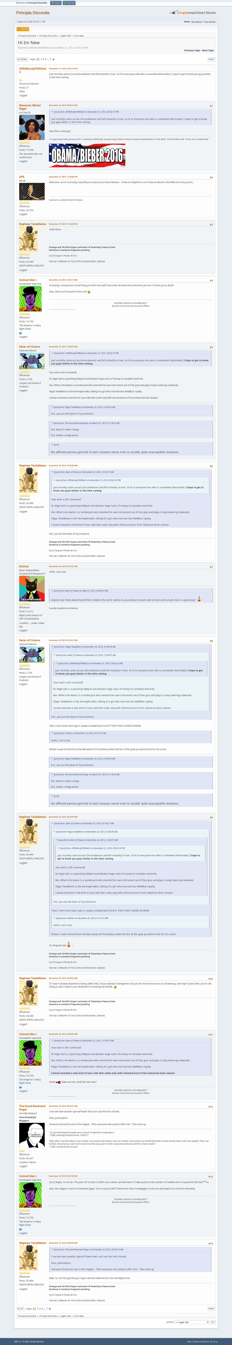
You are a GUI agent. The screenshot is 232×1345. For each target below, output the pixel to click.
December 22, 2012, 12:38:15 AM (63, 346)
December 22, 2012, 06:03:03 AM (63, 1243)
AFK (21, 177)
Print (211, 59)
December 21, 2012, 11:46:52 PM (63, 224)
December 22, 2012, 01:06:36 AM (63, 465)
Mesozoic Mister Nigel (30, 107)
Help (189, 1341)
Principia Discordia (32, 12)
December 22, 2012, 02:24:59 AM (63, 816)
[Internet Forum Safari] (20, 332)
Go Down (22, 59)
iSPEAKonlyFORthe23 (32, 70)
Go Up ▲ (214, 1341)
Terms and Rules (200, 1341)
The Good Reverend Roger (32, 1107)
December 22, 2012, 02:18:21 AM (63, 640)
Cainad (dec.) (28, 280)
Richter (24, 566)
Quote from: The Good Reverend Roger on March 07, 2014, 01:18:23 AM (86, 423)
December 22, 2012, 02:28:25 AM (63, 978)
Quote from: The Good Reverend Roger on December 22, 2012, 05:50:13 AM (88, 1249)
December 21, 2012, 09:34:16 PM (63, 105)
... (48, 59)
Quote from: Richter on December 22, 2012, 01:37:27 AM (80, 733)
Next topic (208, 50)
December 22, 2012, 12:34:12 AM (63, 280)
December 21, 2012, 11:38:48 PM (63, 176)
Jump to (170, 1322)
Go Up (20, 1308)
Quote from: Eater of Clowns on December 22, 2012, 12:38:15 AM (84, 472)
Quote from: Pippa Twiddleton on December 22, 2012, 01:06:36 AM (84, 407)
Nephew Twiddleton (32, 224)
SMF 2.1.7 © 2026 (21, 1342)
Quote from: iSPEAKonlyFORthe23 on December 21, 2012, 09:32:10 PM (86, 111)
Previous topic (192, 50)
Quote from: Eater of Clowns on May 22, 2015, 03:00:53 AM (80, 590)
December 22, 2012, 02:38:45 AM (63, 1034)
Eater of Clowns (29, 346)
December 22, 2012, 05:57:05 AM (63, 1176)
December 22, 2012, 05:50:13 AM (63, 1106)
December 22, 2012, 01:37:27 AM (63, 566)
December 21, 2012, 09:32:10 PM (63, 68)
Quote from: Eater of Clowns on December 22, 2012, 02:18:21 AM (84, 823)
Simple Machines (37, 1342)
